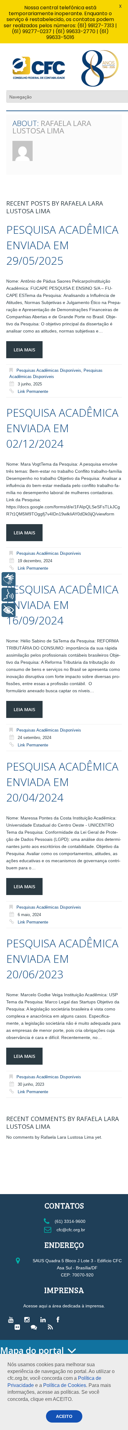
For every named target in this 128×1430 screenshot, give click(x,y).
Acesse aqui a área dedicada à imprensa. (64, 1305)
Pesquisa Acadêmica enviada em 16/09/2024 (62, 605)
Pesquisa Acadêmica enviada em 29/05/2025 (62, 245)
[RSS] (52, 1327)
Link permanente (33, 391)
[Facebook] (59, 1319)
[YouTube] (12, 1319)
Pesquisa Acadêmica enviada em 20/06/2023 (62, 958)
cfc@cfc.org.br (70, 1229)
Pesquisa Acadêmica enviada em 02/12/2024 (62, 428)
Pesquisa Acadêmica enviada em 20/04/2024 (62, 782)
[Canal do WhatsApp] (35, 1327)
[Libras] (9, 579)
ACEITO (64, 1416)
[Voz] (9, 595)
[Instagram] (28, 1319)
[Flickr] (19, 1327)
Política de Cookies (64, 1385)
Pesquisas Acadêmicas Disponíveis (48, 370)
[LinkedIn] (44, 1319)
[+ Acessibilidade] (9, 610)
